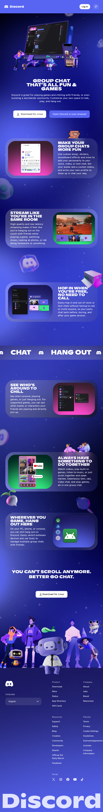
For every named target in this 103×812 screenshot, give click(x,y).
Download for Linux (32, 114)
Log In (85, 7)
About (86, 687)
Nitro (54, 691)
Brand (86, 696)
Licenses (87, 745)
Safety (55, 726)
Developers (57, 745)
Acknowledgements (93, 741)
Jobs (85, 691)
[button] (96, 6)
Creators (56, 736)
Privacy (86, 726)
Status (55, 696)
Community (57, 741)
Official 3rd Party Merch (58, 756)
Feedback (57, 763)
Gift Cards (57, 706)
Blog (54, 731)
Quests (55, 750)
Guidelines (88, 736)
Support (56, 721)
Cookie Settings (90, 731)
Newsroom (88, 701)
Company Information (88, 752)
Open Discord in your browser (70, 114)
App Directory (59, 701)
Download (57, 687)
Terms (86, 721)
